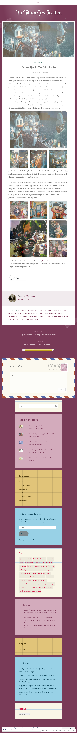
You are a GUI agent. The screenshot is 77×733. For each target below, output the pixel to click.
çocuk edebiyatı (50, 584)
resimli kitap (50, 577)
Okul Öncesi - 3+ (38, 63)
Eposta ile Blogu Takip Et (30, 513)
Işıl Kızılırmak (29, 296)
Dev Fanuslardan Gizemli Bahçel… (34, 613)
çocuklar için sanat (25, 591)
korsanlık (18, 317)
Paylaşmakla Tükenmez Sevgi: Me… (34, 625)
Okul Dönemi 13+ (24, 500)
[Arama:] (38, 406)
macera (40, 570)
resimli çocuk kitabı (25, 580)
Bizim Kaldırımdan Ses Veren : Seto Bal (38, 343)
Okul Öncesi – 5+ (24, 489)
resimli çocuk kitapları (39, 580)
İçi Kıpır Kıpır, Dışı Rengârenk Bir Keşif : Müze (39, 333)
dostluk (37, 563)
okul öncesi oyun (49, 317)
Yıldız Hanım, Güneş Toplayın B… (34, 620)
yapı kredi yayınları (37, 584)
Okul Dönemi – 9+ (25, 496)
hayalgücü (22, 566)
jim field (24, 313)
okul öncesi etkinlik (25, 577)
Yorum (62, 389)
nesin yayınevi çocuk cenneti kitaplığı (30, 573)
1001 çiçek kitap (23, 310)
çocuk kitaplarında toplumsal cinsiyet (41, 587)
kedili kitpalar (52, 313)
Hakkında (38, 2)
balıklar (41, 310)
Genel (21, 482)
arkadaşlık (28, 559)
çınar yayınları (36, 591)
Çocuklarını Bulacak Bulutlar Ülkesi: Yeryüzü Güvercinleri (37, 675)
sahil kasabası (23, 320)
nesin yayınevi (48, 570)
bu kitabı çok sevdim (39, 559)
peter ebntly (59, 317)
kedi (29, 313)
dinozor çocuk (29, 563)
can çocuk (50, 559)
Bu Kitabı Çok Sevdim (38, 12)
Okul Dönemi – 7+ (24, 493)
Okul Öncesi (26, 317)
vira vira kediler (33, 320)
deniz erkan (17, 313)
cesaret (21, 563)
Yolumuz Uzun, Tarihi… (50, 610)
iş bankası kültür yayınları (42, 566)
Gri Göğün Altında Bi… (48, 618)
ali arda (21, 559)
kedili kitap (34, 313)
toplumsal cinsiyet (24, 584)
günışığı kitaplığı (47, 563)
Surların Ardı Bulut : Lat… (31, 618)
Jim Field (45, 261)
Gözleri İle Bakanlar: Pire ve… (32, 610)
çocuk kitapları (33, 310)
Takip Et (23, 534)
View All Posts (23, 299)
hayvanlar (30, 566)
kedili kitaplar (43, 313)
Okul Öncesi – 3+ (24, 485)
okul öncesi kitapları (36, 317)
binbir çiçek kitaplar (50, 310)
